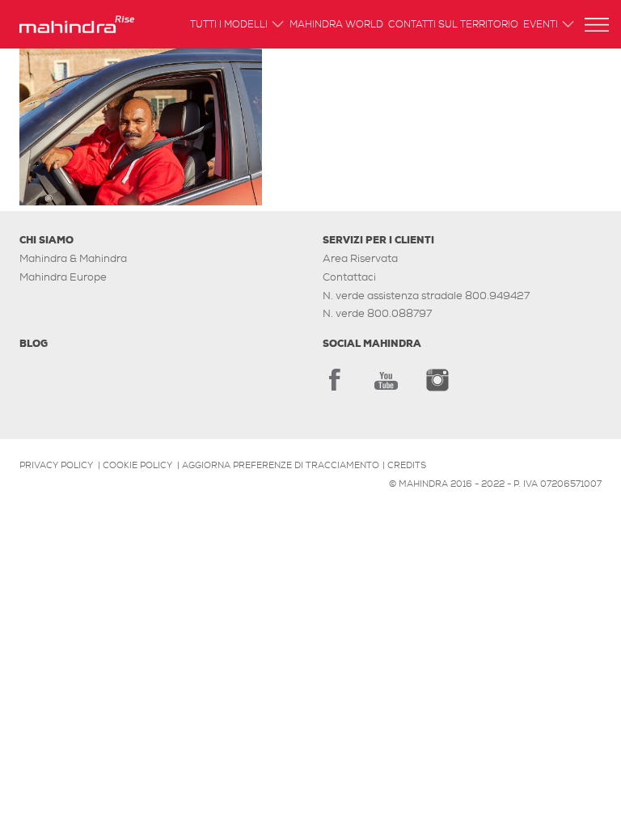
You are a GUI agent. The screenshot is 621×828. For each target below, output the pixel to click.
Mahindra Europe (63, 277)
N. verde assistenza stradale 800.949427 (426, 295)
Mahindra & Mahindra (73, 258)
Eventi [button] (540, 25)
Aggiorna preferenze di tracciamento (280, 465)
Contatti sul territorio (453, 25)
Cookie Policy (137, 465)
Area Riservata (360, 258)
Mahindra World (336, 25)
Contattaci (349, 277)
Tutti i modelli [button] (229, 25)
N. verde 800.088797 (377, 313)
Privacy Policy (56, 465)
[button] (597, 25)
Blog (33, 343)
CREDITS (406, 465)
